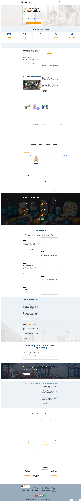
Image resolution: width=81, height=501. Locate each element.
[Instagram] (40, 496)
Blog (57, 1)
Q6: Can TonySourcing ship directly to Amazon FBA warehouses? (32, 360)
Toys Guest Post (54, 490)
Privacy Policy (43, 499)
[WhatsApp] (45, 496)
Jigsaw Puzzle (47, 144)
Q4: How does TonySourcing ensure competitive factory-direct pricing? (32, 357)
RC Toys (26, 150)
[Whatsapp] (43, 219)
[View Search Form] (59, 1)
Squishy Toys (36, 111)
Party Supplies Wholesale (35, 490)
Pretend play (40, 144)
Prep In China (53, 488)
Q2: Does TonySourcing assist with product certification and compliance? (33, 354)
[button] (31, 84)
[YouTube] (36, 496)
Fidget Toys (45, 181)
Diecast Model (45, 111)
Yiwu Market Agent (34, 487)
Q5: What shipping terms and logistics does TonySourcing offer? (32, 358)
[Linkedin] (39, 219)
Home (43, 1)
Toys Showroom (34, 489)
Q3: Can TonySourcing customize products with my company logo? (32, 355)
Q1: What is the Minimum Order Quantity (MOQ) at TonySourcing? (32, 352)
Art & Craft (27, 175)
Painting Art (53, 489)
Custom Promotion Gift (35, 488)
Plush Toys (36, 163)
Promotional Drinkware (27, 440)
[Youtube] (38, 219)
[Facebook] (41, 219)
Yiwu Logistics (54, 491)
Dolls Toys (53, 119)
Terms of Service (47, 499)
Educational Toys (27, 111)
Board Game (55, 144)
